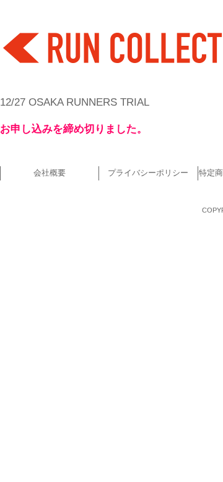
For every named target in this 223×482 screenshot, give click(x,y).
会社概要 (49, 173)
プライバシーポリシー (148, 173)
